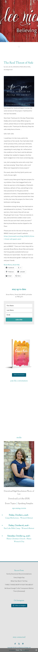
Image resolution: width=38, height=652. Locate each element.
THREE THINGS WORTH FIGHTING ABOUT (19, 585)
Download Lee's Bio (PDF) (19, 498)
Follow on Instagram (20, 605)
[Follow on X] (19, 643)
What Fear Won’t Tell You (19, 581)
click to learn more (19, 375)
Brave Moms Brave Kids (23, 67)
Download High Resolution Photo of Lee (19, 493)
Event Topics (10, 503)
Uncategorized (8, 69)
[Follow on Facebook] (15, 643)
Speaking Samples (25, 503)
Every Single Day (19, 577)
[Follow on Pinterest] (22, 643)
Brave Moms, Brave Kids (12, 265)
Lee (7, 67)
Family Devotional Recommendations (19, 574)
